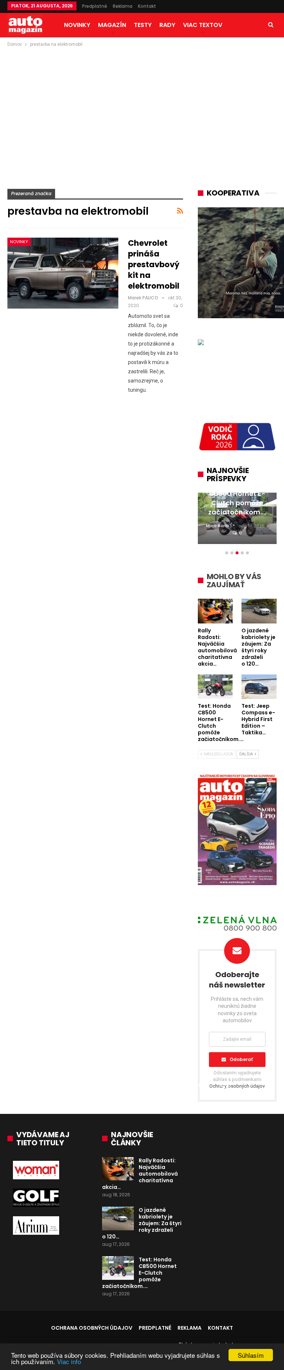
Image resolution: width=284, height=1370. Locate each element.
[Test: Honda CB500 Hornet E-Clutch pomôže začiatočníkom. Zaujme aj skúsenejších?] (118, 1268)
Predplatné (94, 6)
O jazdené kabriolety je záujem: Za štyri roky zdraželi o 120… (142, 1223)
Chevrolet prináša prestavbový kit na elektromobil (153, 264)
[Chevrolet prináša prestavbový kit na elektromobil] (62, 273)
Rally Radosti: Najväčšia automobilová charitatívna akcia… (140, 1174)
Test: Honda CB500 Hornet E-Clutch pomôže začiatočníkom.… (139, 1273)
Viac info (69, 1361)
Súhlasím (251, 1355)
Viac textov (202, 25)
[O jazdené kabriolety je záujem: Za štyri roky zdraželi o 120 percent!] (118, 1218)
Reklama (122, 6)
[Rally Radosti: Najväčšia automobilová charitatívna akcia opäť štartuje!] (118, 1169)
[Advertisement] (142, 104)
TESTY (143, 25)
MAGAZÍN (112, 25)
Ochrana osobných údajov (91, 1328)
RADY (167, 25)
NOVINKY (77, 25)
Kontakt (147, 6)
